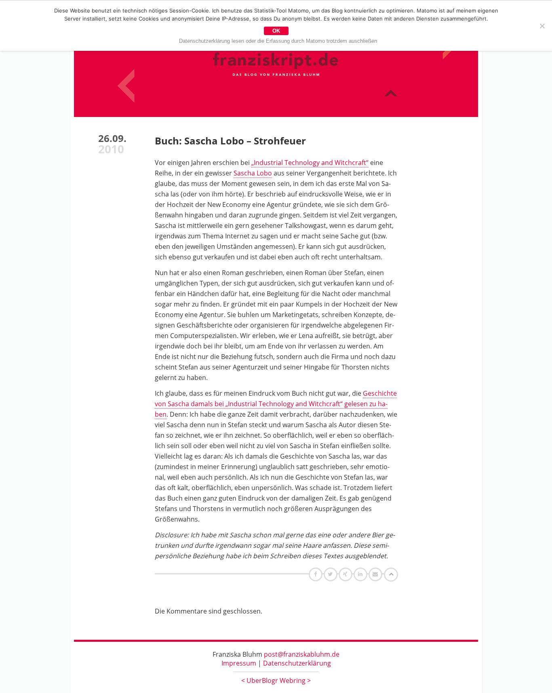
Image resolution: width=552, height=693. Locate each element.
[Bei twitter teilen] (331, 574)
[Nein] (542, 26)
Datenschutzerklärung (297, 663)
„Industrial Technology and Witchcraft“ (310, 162)
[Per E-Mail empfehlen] (376, 574)
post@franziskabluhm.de (301, 654)
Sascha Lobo (253, 173)
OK (276, 31)
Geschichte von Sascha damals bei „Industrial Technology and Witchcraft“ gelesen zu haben (276, 404)
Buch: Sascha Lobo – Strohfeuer (230, 140)
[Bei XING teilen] (346, 574)
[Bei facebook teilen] (316, 574)
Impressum (238, 663)
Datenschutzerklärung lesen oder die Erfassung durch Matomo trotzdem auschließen (278, 41)
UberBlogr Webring (276, 680)
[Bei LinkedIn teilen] (361, 574)
